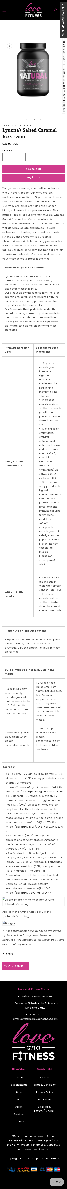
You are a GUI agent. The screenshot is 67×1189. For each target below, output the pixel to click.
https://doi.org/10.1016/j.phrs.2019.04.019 (37, 791)
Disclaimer (44, 1099)
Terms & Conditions (44, 1084)
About (19, 1092)
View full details (13, 966)
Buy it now (33, 177)
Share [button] (9, 953)
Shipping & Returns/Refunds (44, 1109)
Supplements (19, 1084)
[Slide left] (26, 119)
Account (44, 1077)
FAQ (19, 1099)
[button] (63, 20)
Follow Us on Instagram (37, 996)
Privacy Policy (44, 1092)
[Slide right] (40, 119)
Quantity (7, 150)
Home (19, 1077)
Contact (19, 1121)
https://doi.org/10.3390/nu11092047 (28, 892)
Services (19, 1114)
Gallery (19, 1106)
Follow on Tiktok (25, 1003)
